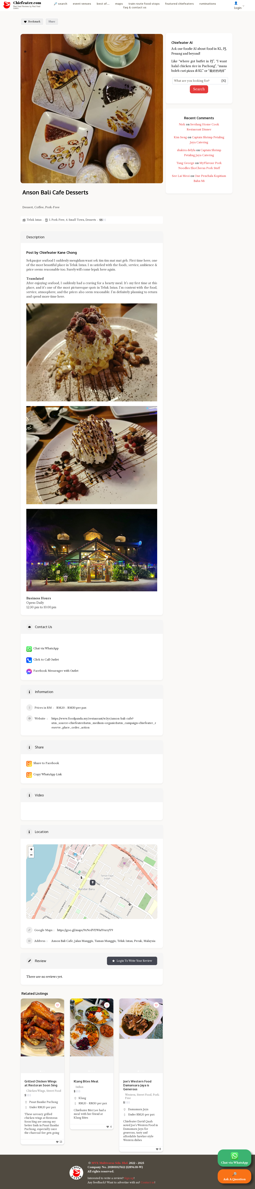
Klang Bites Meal (36, 1081)
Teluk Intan (34, 219)
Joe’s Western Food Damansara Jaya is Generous (88, 1085)
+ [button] (31, 849)
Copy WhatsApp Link (47, 774)
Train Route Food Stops (144, 3)
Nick (182, 124)
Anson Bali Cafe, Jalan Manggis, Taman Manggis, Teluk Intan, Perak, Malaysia (103, 941)
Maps (119, 3)
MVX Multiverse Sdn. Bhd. (109, 1163)
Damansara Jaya (89, 1109)
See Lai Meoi (181, 176)
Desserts (90, 219)
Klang (33, 1098)
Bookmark (34, 21)
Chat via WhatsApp (45, 648)
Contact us (147, 1182)
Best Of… (103, 3)
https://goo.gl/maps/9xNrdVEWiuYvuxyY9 (85, 930)
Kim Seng (180, 137)
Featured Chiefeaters (179, 3)
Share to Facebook (45, 763)
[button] (25, 1036)
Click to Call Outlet (45, 659)
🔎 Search (60, 3)
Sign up (129, 1178)
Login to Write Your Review (134, 960)
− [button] (31, 855)
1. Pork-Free (56, 219)
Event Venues (82, 3)
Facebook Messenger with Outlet (55, 670)
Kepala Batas (136, 1102)
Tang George (185, 163)
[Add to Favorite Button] (57, 1005)
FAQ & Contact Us (134, 7)
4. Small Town (75, 219)
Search (199, 89)
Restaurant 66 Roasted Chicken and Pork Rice (140, 1083)
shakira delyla (186, 150)
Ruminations (207, 3)
